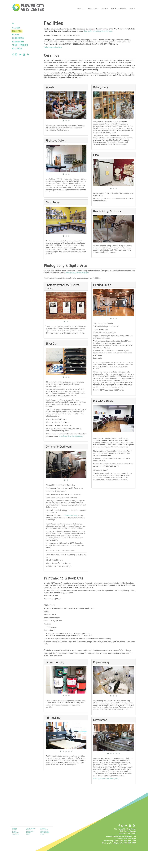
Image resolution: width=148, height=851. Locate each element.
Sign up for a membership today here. (98, 31)
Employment (44, 830)
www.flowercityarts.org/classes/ (71, 436)
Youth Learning (20, 44)
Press (42, 834)
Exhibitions (18, 37)
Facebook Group (71, 515)
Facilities (17, 31)
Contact (81, 8)
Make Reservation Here (53, 47)
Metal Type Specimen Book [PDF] (105, 778)
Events (15, 34)
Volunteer (43, 828)
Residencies (18, 41)
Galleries (17, 48)
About (28, 834)
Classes (16, 27)
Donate (105, 8)
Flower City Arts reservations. (77, 272)
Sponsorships (44, 831)
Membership (93, 8)
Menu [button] (131, 8)
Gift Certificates (44, 832)
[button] (119, 8)
